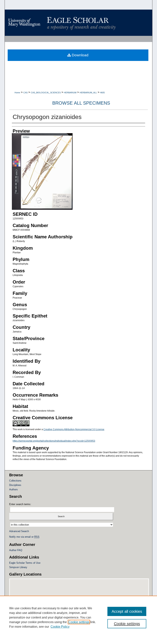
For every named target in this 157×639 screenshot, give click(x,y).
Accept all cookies (127, 611)
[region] (78, 617)
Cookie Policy (60, 626)
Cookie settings (78, 622)
